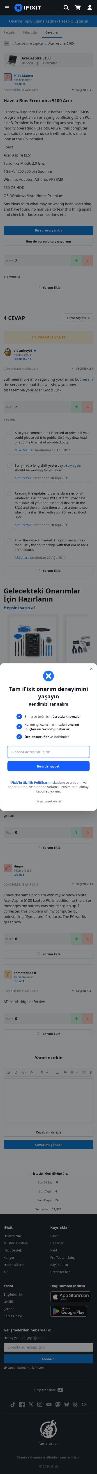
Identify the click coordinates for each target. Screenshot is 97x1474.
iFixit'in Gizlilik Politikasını (30, 782)
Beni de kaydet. (48, 766)
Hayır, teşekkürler (48, 801)
